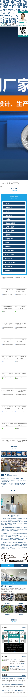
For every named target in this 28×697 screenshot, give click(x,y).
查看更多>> (23, 627)
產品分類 (14, 197)
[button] (2, 106)
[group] (14, 641)
